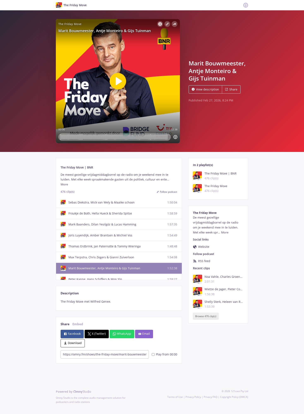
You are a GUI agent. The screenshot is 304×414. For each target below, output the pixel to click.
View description (207, 89)
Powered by (64, 392)
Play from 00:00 (166, 354)
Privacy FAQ (210, 397)
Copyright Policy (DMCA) (234, 397)
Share (233, 89)
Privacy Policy (193, 397)
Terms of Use (175, 397)
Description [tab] (70, 293)
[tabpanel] (119, 301)
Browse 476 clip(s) (205, 316)
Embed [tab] (77, 324)
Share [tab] (65, 324)
